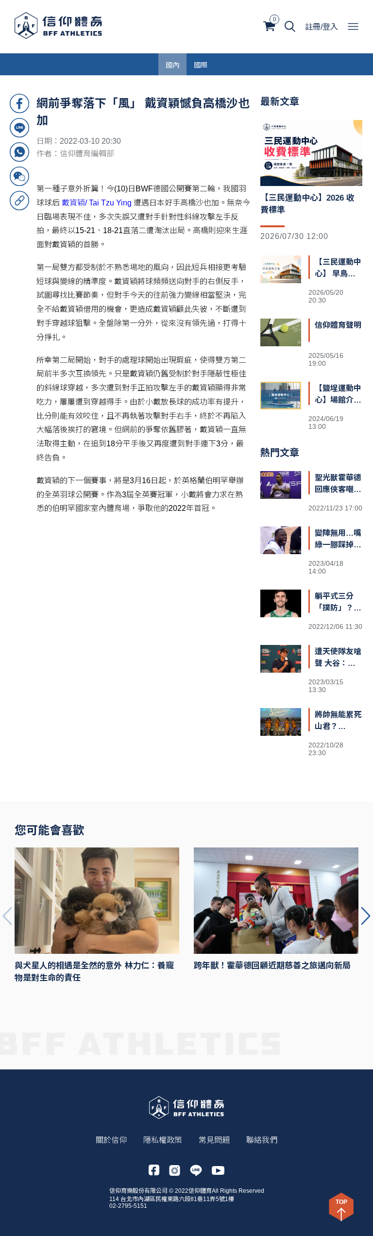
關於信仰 (111, 1140)
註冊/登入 (321, 27)
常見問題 (214, 1140)
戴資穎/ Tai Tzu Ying (97, 203)
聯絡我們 (261, 1140)
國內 (172, 64)
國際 (200, 64)
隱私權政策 (162, 1140)
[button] (366, 916)
